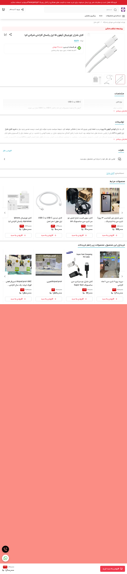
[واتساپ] (5, 558)
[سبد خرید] (3, 9)
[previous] (122, 213)
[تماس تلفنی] (5, 549)
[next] (5, 213)
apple (76, 40)
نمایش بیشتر (121, 111)
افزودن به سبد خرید (111, 569)
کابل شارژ (96, 22)
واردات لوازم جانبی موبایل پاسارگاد (114, 22)
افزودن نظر (7, 150)
